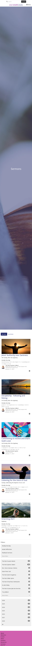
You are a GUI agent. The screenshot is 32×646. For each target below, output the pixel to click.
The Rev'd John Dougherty (15, 575)
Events (3, 637)
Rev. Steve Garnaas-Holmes (15, 568)
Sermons (3, 644)
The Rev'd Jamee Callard (15, 564)
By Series (10, 334)
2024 (15, 607)
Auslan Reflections (7, 549)
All (2, 624)
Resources (4, 642)
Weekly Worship (6, 546)
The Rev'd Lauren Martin (15, 561)
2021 (15, 617)
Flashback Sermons (7, 552)
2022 (15, 614)
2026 (15, 600)
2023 (15, 610)
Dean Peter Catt (15, 571)
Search (23, 1)
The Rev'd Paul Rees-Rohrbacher (15, 581)
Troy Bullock (15, 592)
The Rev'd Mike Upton (15, 578)
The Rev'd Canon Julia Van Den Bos (15, 588)
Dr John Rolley (15, 585)
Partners (3, 640)
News (2, 638)
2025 (15, 604)
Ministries (3, 635)
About (2, 633)
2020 (15, 621)
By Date (4, 334)
